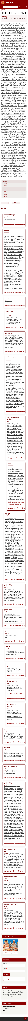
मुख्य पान (3, 10)
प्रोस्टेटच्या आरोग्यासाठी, (13, 681)
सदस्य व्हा (23, 225)
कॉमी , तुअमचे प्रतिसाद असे (11, 358)
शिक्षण (5, 185)
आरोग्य (5, 184)
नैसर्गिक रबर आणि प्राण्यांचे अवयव (10, 767)
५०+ (6, 631)
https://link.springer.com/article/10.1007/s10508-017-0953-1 (16, 503)
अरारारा (9, 664)
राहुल (6, 17)
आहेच (9, 464)
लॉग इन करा (15, 225)
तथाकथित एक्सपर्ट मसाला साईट (10, 878)
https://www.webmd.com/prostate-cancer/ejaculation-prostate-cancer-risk (15, 693)
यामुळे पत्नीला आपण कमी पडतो (10, 905)
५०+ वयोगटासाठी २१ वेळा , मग (12, 705)
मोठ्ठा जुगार (7, 514)
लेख (5, 191)
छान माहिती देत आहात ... (10, 215)
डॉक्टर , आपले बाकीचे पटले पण (11, 850)
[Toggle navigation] (26, 7)
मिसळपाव (10, 2)
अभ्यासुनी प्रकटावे (9, 298)
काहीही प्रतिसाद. (9, 333)
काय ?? (8, 647)
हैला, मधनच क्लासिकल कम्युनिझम (13, 418)
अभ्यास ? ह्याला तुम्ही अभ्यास (11, 312)
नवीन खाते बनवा (6, 978)
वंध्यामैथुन (6, 230)
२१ (4, 729)
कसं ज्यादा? (7, 748)
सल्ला (5, 193)
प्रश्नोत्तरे (5, 195)
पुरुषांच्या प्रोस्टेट (8, 585)
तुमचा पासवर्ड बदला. (7, 980)
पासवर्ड (4, 969)
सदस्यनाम (5, 963)
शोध (20, 7)
